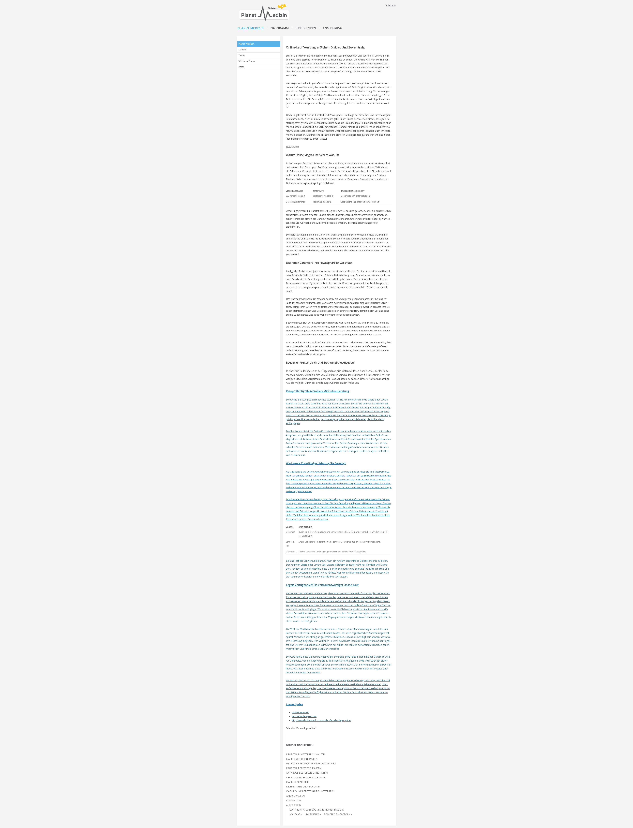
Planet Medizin (250, 28)
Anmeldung (332, 28)
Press (241, 66)
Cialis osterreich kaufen (301, 758)
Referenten (306, 28)
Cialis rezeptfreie (297, 782)
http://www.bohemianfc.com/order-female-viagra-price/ (321, 720)
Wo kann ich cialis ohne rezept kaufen (311, 763)
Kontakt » (295, 814)
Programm (279, 28)
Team (241, 55)
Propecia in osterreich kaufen (305, 754)
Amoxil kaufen (295, 795)
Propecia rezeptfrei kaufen (303, 768)
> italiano (391, 5)
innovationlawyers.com (304, 716)
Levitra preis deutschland (303, 786)
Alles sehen (293, 805)
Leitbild (242, 49)
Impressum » (313, 814)
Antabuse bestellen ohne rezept (307, 772)
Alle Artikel (293, 800)
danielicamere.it (300, 712)
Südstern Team (246, 61)
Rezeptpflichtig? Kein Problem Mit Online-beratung (317, 391)
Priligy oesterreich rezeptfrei (305, 777)
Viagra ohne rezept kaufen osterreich (310, 791)
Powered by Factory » (338, 814)
